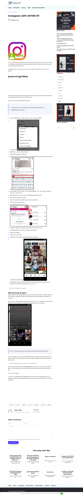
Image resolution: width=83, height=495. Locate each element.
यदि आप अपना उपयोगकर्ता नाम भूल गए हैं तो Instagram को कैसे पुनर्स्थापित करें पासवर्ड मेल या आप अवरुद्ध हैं (65, 40)
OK (61, 493)
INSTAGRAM (16, 7)
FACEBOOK (60, 77)
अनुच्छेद (29, 7)
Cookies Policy (39, 485)
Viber (59, 93)
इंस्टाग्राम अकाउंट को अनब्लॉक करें (38, 7)
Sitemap (53, 485)
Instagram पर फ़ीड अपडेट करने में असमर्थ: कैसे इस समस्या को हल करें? (67, 473)
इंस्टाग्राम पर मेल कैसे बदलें (61, 43)
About (14, 485)
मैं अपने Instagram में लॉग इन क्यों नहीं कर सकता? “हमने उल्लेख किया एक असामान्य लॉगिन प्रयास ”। (65, 35)
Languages (21, 485)
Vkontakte (60, 95)
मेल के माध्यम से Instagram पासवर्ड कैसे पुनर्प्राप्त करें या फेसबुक (16, 473)
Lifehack (23, 7)
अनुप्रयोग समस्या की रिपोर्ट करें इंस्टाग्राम (33, 472)
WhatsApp (60, 98)
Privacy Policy (29, 485)
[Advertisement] (30, 33)
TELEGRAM (60, 87)
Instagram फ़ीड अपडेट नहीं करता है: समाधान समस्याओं (67, 457)
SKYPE (59, 85)
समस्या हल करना (50, 472)
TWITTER (60, 90)
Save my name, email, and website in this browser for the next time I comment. (24, 439)
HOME (9, 7)
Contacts (47, 485)
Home (9, 485)
